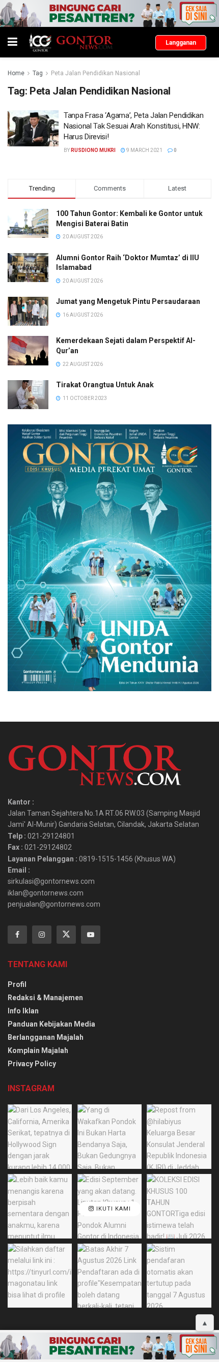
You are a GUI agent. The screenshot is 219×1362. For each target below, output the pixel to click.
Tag (38, 73)
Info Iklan (23, 1011)
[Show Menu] (12, 42)
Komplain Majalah (38, 1050)
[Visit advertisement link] (109, 13)
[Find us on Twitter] (66, 934)
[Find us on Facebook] (17, 934)
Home (16, 73)
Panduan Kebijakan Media (51, 1024)
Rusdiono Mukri (93, 150)
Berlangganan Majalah (46, 1037)
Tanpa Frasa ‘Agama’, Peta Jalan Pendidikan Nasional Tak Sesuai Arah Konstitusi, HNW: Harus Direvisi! (133, 126)
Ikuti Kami (112, 1208)
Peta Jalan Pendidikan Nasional (95, 73)
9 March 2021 (143, 150)
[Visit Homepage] (71, 42)
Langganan (181, 42)
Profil (17, 984)
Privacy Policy (32, 1064)
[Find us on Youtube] (90, 934)
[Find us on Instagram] (41, 934)
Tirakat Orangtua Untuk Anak (105, 385)
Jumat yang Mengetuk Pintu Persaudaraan (128, 301)
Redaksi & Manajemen (45, 998)
